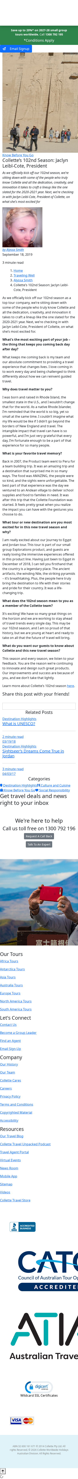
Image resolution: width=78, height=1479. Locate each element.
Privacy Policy (10, 1096)
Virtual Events (10, 1160)
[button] (39, 1387)
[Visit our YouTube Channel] (47, 948)
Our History (9, 1064)
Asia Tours (8, 977)
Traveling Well (24, 275)
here (70, 686)
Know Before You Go (18, 155)
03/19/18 (9, 741)
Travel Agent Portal (14, 1152)
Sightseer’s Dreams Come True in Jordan (33, 753)
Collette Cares (10, 1080)
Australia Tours (11, 985)
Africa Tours (9, 961)
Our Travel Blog (11, 1136)
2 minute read (13, 736)
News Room (9, 1168)
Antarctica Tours (12, 969)
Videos (5, 1192)
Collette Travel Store (15, 1200)
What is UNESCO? (18, 723)
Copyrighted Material (16, 1112)
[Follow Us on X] (34, 948)
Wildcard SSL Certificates (39, 1395)
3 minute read (13, 769)
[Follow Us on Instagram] (30, 948)
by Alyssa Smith (13, 250)
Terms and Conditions (16, 1104)
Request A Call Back (39, 836)
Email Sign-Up (10, 1049)
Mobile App (8, 1176)
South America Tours (16, 1009)
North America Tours (16, 1001)
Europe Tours (10, 993)
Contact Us (8, 1024)
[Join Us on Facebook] (26, 948)
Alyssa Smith (23, 280)
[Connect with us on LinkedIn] (38, 948)
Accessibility (9, 1120)
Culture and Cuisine (55, 785)
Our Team (7, 1072)
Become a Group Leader (18, 1032)
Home (18, 270)
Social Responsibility (54, 790)
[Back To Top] (3, 1471)
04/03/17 (9, 774)
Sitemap (6, 1184)
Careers (6, 1088)
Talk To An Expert (39, 844)
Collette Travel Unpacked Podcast (25, 1144)
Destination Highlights (19, 719)
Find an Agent (10, 1041)
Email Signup (19, 48)
